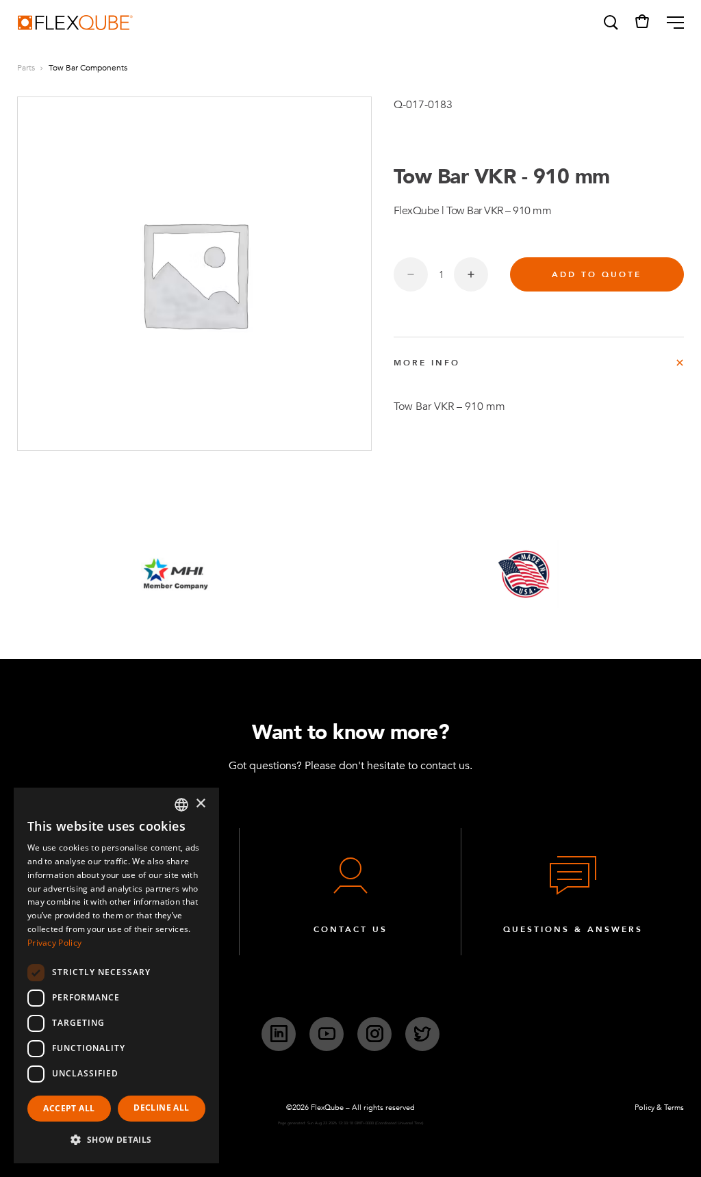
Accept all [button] (68, 1108)
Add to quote (596, 274)
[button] (610, 22)
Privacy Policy (54, 942)
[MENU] (670, 22)
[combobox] (181, 805)
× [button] (200, 804)
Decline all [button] (161, 1107)
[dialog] (116, 975)
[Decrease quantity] (411, 274)
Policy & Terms (659, 1107)
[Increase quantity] (471, 274)
